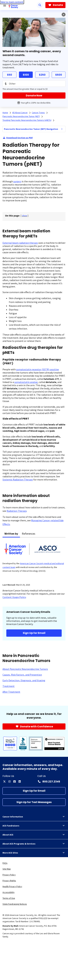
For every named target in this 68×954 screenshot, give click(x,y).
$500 (58, 75)
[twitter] (4, 781)
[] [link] (24, 215)
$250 (42, 75)
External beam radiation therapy (20, 242)
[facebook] (14, 781)
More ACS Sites (10, 852)
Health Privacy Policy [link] (12, 886)
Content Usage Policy (14, 597)
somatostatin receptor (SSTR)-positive (37, 369)
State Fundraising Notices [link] (15, 904)
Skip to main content (11, 1)
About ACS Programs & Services (19, 843)
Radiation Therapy (17, 510)
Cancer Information (13, 816)
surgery (17, 181)
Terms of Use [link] (9, 898)
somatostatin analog (26, 382)
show (24, 215)
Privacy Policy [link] (9, 874)
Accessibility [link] (9, 892)
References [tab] (28, 533)
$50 (9, 75)
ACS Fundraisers (11, 825)
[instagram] (9, 781)
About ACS (8, 834)
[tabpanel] (34, 558)
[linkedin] (20, 781)
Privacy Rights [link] (9, 880)
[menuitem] (62, 129)
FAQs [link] (5, 863)
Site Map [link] (7, 868)
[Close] (63, 14)
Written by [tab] (11, 533)
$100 (26, 75)
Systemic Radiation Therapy (18, 479)
